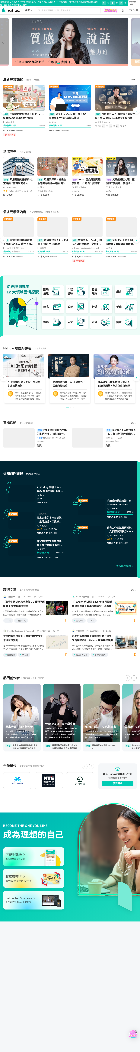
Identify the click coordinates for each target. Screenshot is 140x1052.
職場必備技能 (80, 655)
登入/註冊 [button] (133, 10)
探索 (27, 10)
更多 (133, 79)
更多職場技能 (99, 655)
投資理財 (79, 620)
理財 (91, 620)
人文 (8, 620)
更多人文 (21, 620)
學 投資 (24, 655)
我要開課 (117, 783)
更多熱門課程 (123, 566)
